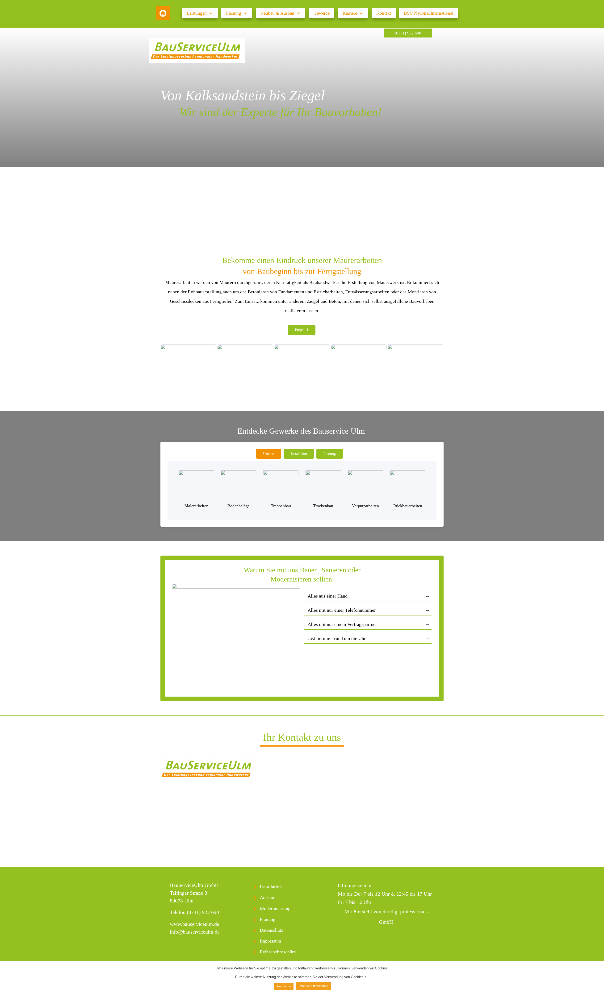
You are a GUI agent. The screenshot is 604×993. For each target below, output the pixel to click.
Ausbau (267, 897)
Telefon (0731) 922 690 (194, 912)
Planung (267, 919)
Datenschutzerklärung (313, 986)
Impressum (270, 940)
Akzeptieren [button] (284, 986)
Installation (271, 886)
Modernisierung (275, 908)
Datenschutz (271, 930)
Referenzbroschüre (278, 951)
